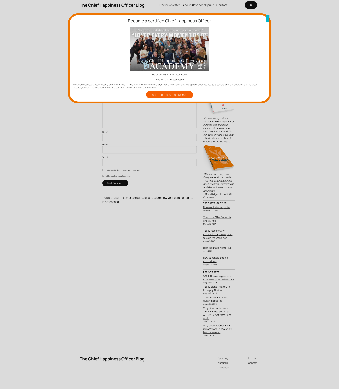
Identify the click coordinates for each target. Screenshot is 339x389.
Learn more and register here (169, 95)
